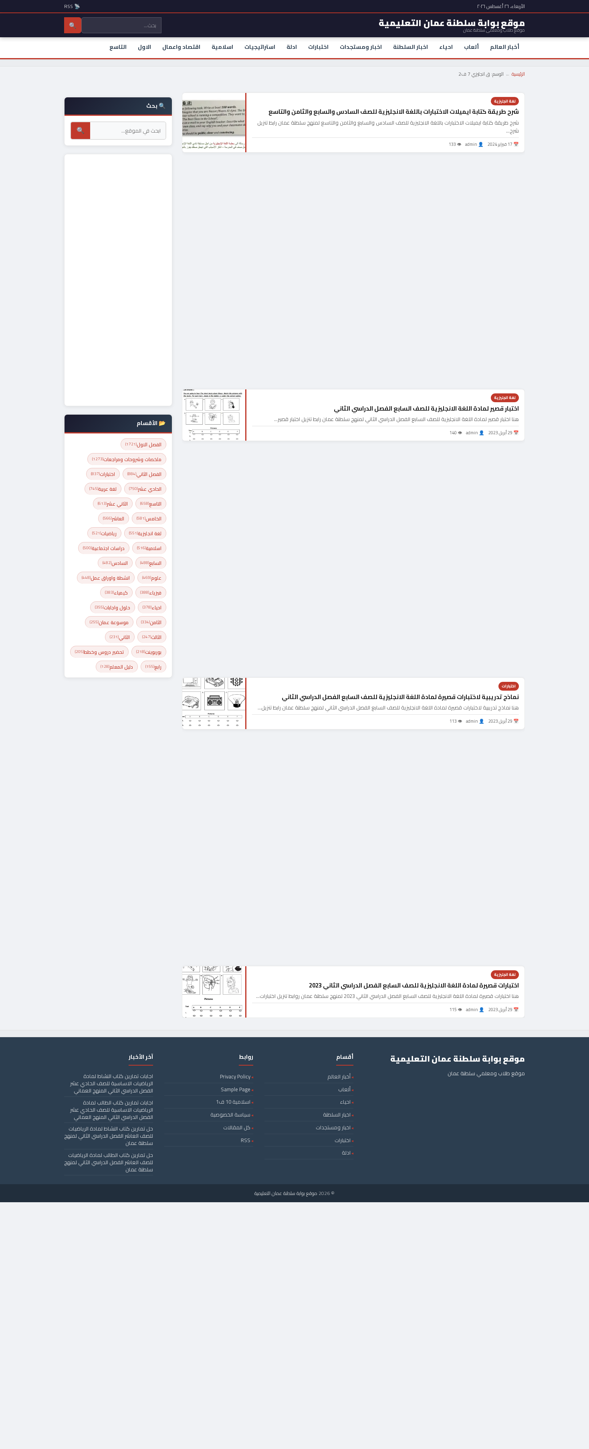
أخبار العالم (504, 47)
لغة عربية (103, 489)
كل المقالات (236, 1127)
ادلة (291, 47)
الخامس (149, 518)
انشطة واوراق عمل (106, 577)
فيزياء (150, 592)
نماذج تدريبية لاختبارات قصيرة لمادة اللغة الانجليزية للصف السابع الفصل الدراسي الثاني (400, 697)
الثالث (151, 637)
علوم (151, 577)
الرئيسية (518, 74)
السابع (150, 563)
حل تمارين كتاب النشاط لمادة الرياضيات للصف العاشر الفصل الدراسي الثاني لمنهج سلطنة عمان (108, 1136)
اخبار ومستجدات (361, 47)
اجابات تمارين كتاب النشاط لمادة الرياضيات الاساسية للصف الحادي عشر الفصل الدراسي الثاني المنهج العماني (111, 1083)
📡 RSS (72, 6)
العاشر (113, 518)
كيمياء (116, 592)
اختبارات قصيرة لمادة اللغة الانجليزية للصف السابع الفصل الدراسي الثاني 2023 (414, 985)
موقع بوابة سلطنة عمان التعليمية (285, 1193)
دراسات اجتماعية (104, 548)
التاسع (118, 47)
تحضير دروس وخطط (99, 652)
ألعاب (471, 47)
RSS (245, 1140)
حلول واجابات (112, 607)
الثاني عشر (113, 503)
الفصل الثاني (144, 474)
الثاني (120, 637)
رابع (153, 666)
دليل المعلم (117, 666)
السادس (115, 563)
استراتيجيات (259, 47)
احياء (446, 47)
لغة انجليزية (505, 101)
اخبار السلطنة (410, 47)
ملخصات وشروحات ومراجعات (126, 459)
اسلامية (222, 47)
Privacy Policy (235, 1076)
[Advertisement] (353, 271)
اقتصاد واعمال (181, 47)
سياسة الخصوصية (230, 1114)
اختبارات (318, 47)
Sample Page (235, 1089)
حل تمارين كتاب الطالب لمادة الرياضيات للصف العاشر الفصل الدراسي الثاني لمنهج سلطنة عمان (108, 1162)
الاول (144, 47)
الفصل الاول (143, 444)
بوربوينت (148, 652)
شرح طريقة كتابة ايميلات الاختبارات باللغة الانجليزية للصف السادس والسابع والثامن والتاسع (393, 111)
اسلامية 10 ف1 (233, 1101)
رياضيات (104, 533)
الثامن (151, 622)
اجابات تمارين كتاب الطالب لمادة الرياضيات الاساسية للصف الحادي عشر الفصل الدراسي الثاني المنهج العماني (111, 1110)
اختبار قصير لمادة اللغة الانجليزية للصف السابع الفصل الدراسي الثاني (426, 408)
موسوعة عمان (109, 622)
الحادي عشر (145, 489)
